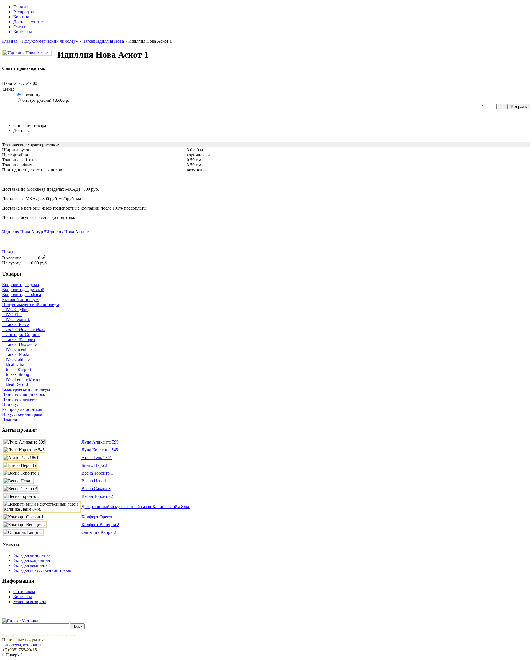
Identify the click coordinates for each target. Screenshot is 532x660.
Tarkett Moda (15, 354)
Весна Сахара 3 (96, 488)
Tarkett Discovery (19, 344)
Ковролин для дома (20, 284)
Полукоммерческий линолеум (50, 41)
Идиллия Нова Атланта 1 (70, 232)
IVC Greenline (17, 349)
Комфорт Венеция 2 (100, 524)
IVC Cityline (15, 309)
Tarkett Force (15, 324)
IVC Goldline (16, 359)
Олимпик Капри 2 (98, 532)
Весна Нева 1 (94, 480)
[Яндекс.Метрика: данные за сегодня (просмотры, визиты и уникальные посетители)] (20, 620)
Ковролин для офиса (21, 294)
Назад (7, 251)
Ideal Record (15, 384)
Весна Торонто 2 (97, 496)
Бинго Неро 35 (95, 465)
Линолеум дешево (19, 399)
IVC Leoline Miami (21, 379)
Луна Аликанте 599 (100, 442)
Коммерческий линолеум (26, 389)
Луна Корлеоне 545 (99, 449)
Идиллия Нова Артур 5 (24, 232)
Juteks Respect (16, 369)
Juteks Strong (15, 374)
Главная (9, 41)
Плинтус (10, 404)
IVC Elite (12, 314)
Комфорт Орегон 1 (99, 516)
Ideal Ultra (13, 364)
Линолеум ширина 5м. (23, 394)
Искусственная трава (22, 414)
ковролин (32, 645)
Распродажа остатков (22, 409)
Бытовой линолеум (20, 299)
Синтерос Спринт (21, 334)
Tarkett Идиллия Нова (103, 41)
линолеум (11, 645)
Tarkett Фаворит (18, 339)
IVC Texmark (16, 319)
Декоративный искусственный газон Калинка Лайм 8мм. (135, 506)
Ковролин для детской (23, 289)
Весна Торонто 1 (97, 473)
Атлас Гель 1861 (96, 457)
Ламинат (10, 419)
